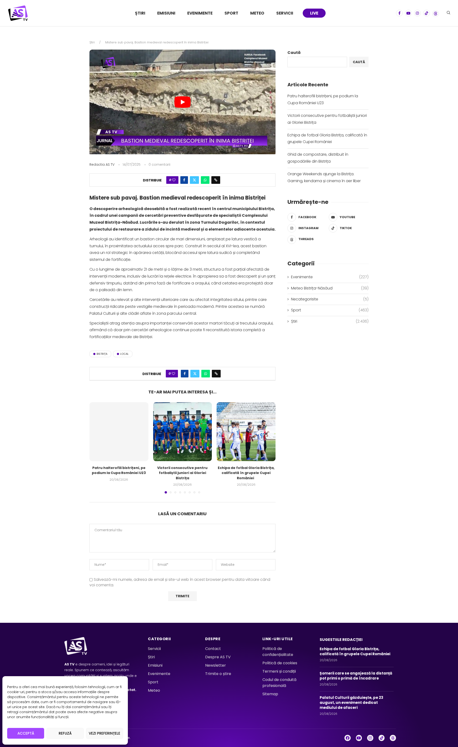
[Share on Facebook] (184, 180)
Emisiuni (166, 13)
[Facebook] (399, 13)
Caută (294, 52)
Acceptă (25, 733)
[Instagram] (417, 13)
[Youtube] (408, 13)
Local (124, 354)
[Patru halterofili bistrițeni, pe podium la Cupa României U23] (118, 431)
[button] (96, 447)
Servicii (284, 13)
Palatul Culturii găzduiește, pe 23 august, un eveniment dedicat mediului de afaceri (351, 702)
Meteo (257, 13)
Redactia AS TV (101, 164)
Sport (231, 13)
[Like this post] (174, 180)
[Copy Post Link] (215, 180)
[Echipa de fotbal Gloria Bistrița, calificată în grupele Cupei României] (246, 431)
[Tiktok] (426, 13)
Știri (140, 13)
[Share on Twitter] (194, 180)
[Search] (448, 13)
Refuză (65, 733)
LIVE (314, 13)
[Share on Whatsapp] (205, 180)
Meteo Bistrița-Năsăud (330, 288)
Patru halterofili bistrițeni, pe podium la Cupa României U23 (119, 470)
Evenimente (200, 13)
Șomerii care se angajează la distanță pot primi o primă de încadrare (356, 676)
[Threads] (435, 13)
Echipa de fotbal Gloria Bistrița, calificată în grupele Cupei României (246, 472)
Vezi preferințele (104, 733)
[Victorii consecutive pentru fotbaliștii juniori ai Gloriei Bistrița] (182, 431)
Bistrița (102, 354)
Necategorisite (330, 299)
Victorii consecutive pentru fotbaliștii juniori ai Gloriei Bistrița (182, 472)
